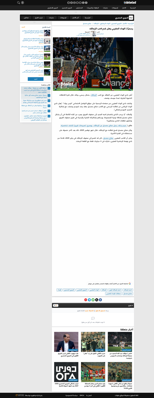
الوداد (59, 290)
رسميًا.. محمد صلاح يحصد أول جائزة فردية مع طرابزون (36, 96)
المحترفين (79, 8)
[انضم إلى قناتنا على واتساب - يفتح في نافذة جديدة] (83, 3)
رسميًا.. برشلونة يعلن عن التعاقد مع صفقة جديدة (34, 106)
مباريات (105, 8)
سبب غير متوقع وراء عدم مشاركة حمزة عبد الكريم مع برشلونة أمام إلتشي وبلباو (35, 101)
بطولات (117, 395)
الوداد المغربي (94, 290)
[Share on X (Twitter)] (96, 299)
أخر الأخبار (75, 18)
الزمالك (94, 95)
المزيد (23, 27)
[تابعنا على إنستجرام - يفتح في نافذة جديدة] (71, 3)
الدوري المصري (69, 290)
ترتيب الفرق (39, 18)
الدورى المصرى (67, 8)
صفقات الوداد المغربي (113, 293)
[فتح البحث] (18, 3)
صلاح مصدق (108, 138)
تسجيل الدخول (100, 310)
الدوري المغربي (82, 290)
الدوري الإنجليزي (53, 8)
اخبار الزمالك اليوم (115, 290)
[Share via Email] (85, 299)
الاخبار (124, 8)
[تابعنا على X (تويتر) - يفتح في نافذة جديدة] (80, 3)
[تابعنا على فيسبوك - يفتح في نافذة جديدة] (68, 3)
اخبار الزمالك (128, 290)
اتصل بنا (89, 395)
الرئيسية (133, 8)
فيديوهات (115, 8)
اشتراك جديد (89, 310)
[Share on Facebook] (100, 299)
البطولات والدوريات (93, 8)
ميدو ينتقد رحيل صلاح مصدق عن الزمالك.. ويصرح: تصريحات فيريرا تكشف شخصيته (94, 125)
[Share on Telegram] (89, 299)
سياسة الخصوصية (72, 395)
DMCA (82, 395)
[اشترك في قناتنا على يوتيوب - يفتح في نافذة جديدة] (74, 3)
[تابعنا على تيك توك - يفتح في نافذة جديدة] (77, 3)
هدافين (26, 18)
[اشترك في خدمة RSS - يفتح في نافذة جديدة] (86, 3)
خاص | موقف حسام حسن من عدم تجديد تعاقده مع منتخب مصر (34, 112)
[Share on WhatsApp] (93, 299)
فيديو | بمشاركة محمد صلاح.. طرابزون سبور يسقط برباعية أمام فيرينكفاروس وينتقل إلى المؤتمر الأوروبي (35, 118)
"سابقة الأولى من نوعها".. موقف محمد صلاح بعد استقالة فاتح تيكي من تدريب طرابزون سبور (35, 90)
